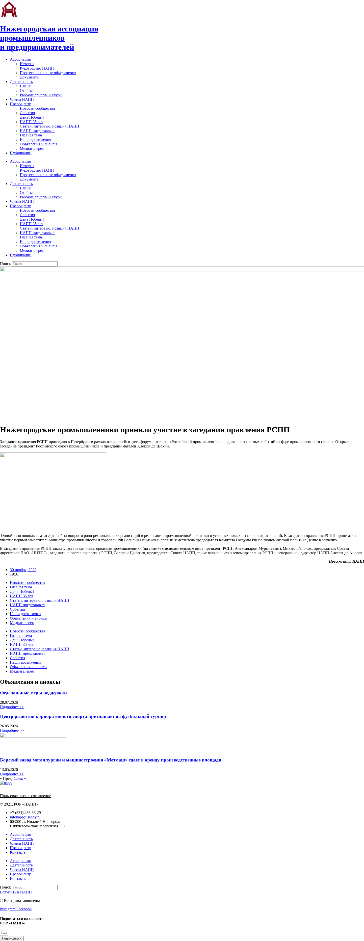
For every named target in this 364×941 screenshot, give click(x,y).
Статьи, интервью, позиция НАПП (49, 126)
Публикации (20, 153)
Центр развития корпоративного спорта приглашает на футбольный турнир (83, 716)
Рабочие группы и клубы (41, 95)
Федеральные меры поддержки (33, 692)
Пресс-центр (20, 104)
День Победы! (32, 117)
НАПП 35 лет (31, 122)
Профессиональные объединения (48, 73)
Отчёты (26, 90)
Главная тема (31, 135)
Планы (25, 86)
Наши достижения (35, 139)
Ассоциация (20, 59)
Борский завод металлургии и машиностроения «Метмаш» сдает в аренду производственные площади (110, 759)
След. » (20, 778)
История (27, 64)
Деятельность (21, 81)
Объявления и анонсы (38, 144)
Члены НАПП (22, 99)
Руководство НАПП (37, 68)
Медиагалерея (32, 148)
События (27, 113)
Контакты (18, 852)
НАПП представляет (37, 131)
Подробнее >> (12, 707)
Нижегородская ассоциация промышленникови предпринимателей (49, 38)
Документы (29, 77)
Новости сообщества (37, 108)
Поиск (5, 263)
